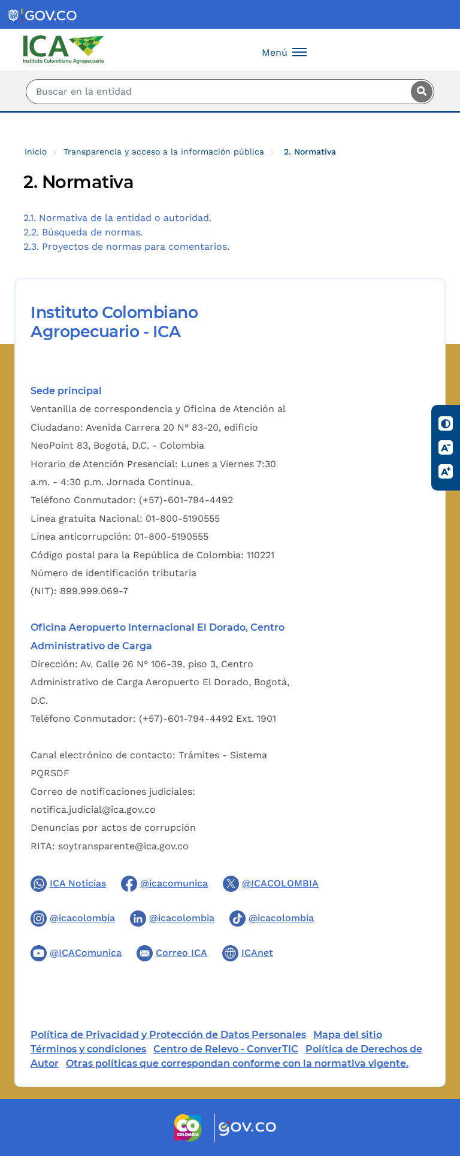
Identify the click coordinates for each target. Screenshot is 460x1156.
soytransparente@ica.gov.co (123, 846)
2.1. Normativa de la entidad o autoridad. (117, 217)
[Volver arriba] (435, 1077)
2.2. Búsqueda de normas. (83, 232)
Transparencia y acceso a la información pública (163, 151)
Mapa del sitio (347, 1034)
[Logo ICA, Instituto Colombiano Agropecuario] (63, 49)
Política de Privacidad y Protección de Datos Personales (168, 1034)
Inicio (36, 151)
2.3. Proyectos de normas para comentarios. (126, 246)
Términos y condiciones (88, 1049)
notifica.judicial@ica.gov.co (93, 809)
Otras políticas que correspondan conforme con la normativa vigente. (237, 1063)
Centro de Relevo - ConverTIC (225, 1049)
